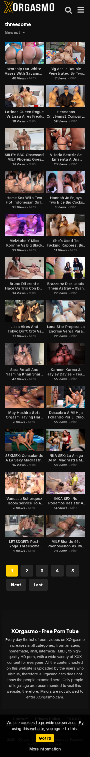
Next (16, 584)
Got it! (45, 738)
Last (38, 584)
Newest (12, 32)
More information (45, 749)
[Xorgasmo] (28, 8)
